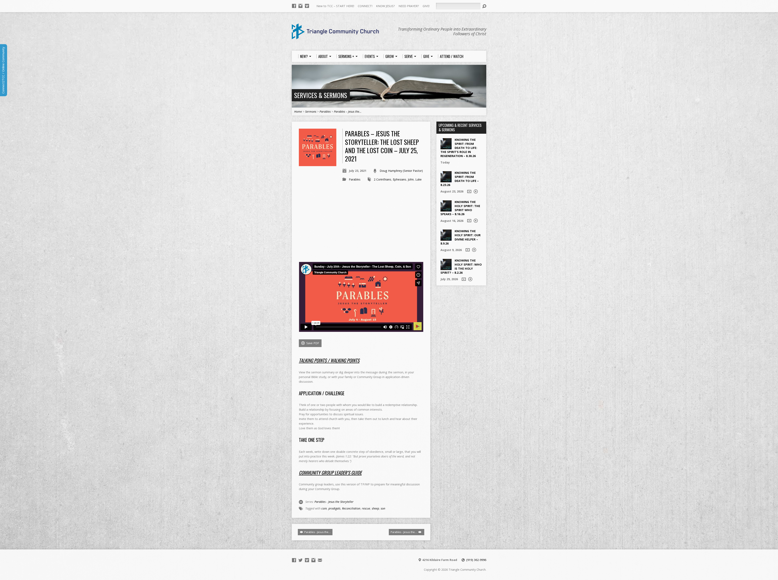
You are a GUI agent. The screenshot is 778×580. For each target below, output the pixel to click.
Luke (418, 179)
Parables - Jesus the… (317, 532)
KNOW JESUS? (385, 6)
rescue (366, 508)
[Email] (320, 560)
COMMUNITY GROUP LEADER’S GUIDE (330, 472)
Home (298, 111)
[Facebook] (294, 6)
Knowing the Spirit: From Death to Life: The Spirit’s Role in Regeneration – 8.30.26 (458, 148)
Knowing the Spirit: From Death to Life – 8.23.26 (459, 179)
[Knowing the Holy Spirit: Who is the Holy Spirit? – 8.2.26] (446, 268)
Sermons (310, 111)
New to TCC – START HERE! (335, 6)
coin (324, 508)
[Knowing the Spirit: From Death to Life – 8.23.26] (446, 180)
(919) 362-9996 (476, 560)
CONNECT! (365, 6)
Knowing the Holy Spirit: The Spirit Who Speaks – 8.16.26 (460, 208)
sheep (375, 508)
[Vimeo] (307, 6)
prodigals (334, 508)
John (411, 179)
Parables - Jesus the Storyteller (334, 502)
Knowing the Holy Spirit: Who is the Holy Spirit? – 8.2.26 (461, 266)
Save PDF (312, 343)
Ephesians (399, 179)
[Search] (484, 6)
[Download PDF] (476, 191)
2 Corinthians (382, 179)
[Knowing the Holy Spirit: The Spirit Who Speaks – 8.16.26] (446, 209)
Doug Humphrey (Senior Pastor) (401, 171)
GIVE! (426, 6)
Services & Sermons (320, 95)
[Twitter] (300, 560)
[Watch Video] (469, 191)
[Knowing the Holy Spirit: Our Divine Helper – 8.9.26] (446, 238)
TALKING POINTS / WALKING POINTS (329, 360)
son (383, 508)
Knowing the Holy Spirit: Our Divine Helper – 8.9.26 (460, 237)
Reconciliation (351, 508)
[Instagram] (300, 6)
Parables (325, 111)
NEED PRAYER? (409, 6)
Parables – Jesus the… (347, 111)
